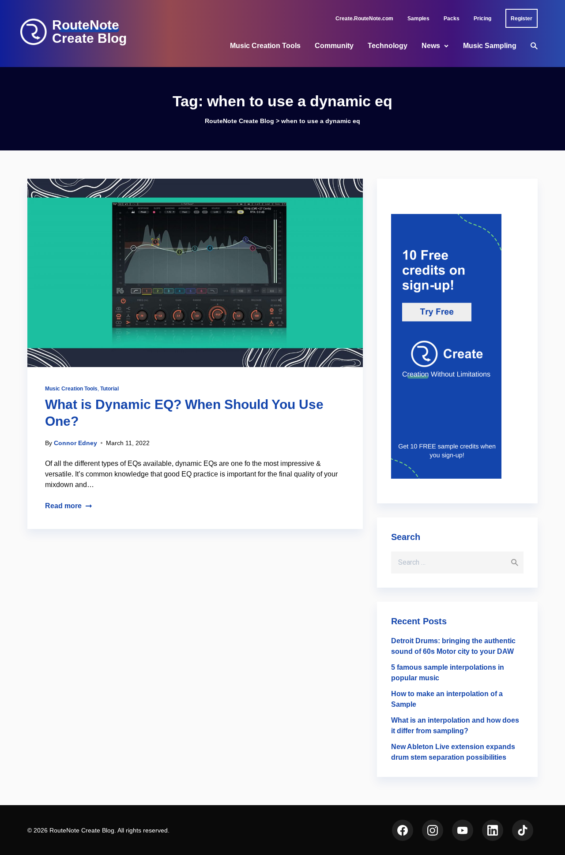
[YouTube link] (462, 830)
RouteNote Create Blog (89, 32)
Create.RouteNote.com (364, 18)
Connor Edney (75, 442)
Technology (387, 45)
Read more (63, 506)
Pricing (482, 18)
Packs (452, 18)
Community (334, 45)
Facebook (402, 830)
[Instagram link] (432, 830)
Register (521, 18)
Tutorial (109, 389)
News (431, 45)
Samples (418, 18)
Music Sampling (489, 45)
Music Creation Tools (265, 45)
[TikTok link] (522, 830)
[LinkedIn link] (492, 830)
